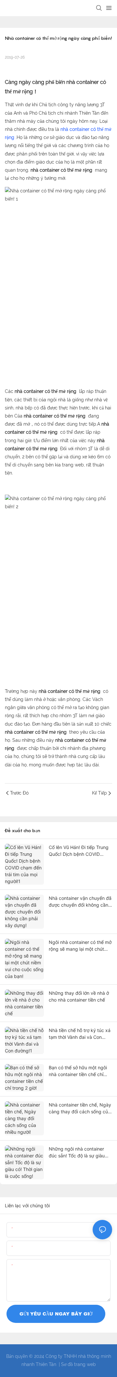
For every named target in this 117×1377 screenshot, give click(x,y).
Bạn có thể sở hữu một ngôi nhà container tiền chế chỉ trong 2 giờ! (78, 1071)
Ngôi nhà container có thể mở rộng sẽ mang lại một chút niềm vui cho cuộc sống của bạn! (80, 945)
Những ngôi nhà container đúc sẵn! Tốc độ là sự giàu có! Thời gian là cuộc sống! (77, 1152)
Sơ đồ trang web (78, 1364)
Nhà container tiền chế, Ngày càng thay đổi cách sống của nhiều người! (80, 1108)
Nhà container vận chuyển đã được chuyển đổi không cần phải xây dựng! (80, 901)
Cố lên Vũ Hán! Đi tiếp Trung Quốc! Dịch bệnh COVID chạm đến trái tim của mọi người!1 (79, 850)
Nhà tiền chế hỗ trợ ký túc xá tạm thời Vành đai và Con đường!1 (79, 1033)
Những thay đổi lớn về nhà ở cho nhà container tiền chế (79, 996)
